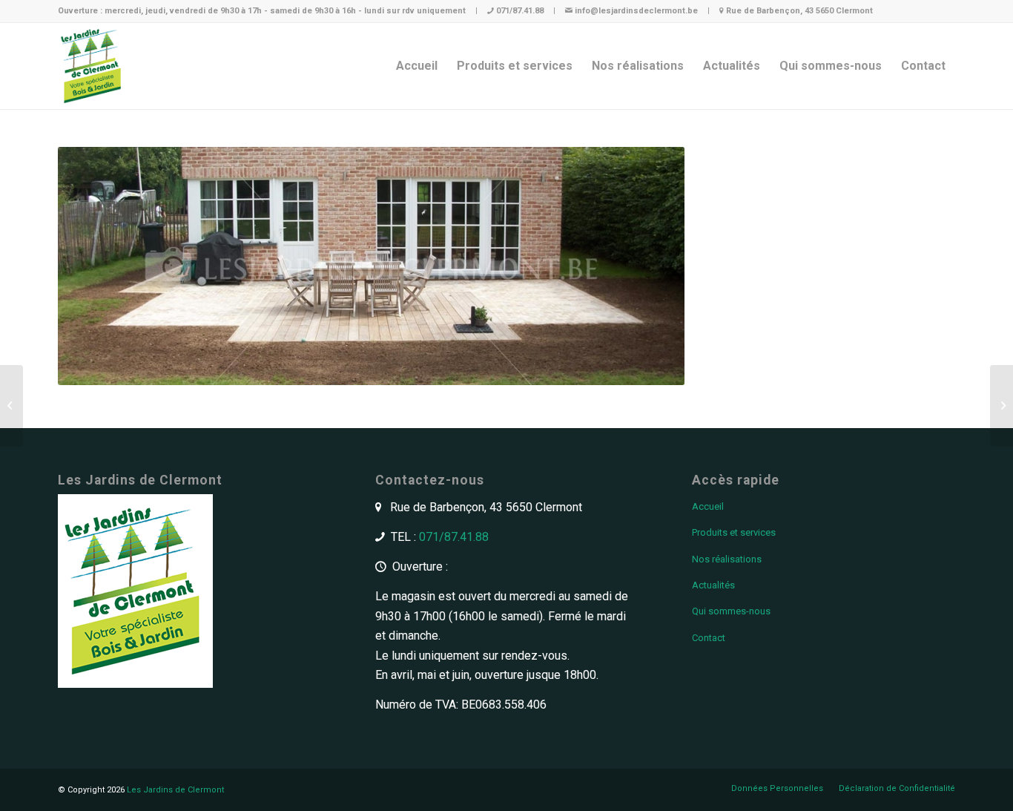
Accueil (708, 506)
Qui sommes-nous (731, 611)
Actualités (713, 585)
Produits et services (734, 532)
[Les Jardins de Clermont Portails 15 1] (11, 406)
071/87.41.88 (520, 11)
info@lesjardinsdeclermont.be (636, 11)
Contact (708, 637)
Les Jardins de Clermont (175, 790)
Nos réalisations (727, 559)
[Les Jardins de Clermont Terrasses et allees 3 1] (1001, 406)
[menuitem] (416, 66)
